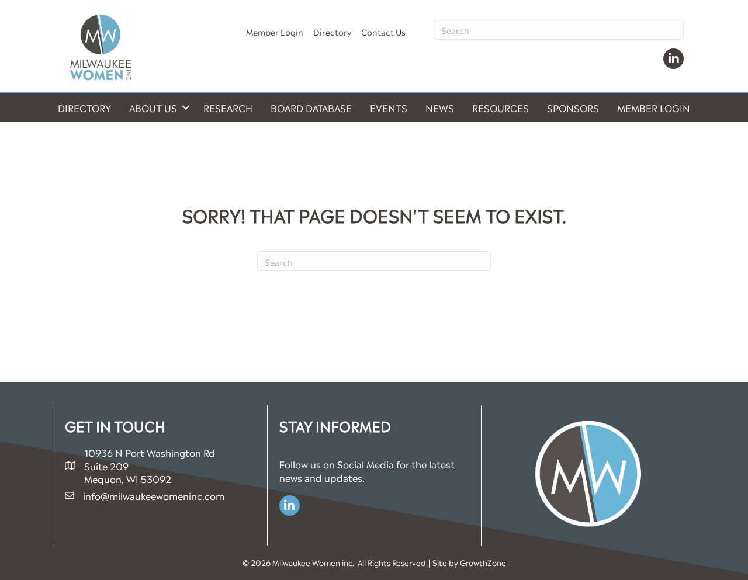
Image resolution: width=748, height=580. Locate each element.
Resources (500, 107)
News (439, 107)
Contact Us (383, 31)
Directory (332, 31)
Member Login (274, 31)
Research (227, 107)
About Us (153, 107)
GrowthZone (483, 562)
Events (388, 107)
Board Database (311, 107)
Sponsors (573, 107)
